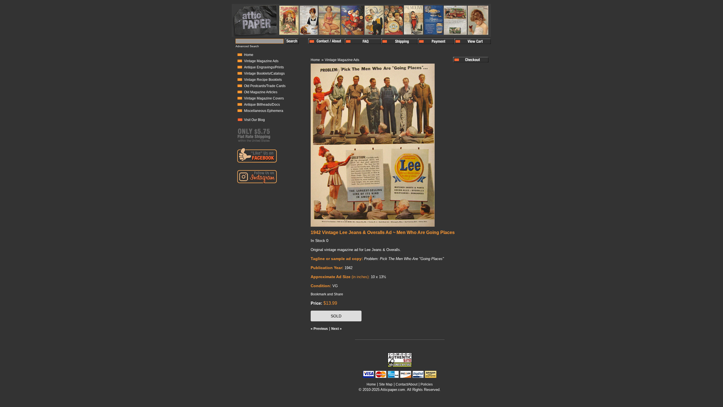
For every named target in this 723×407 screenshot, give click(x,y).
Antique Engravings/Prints (264, 67)
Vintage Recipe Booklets (263, 80)
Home (248, 55)
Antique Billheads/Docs (262, 105)
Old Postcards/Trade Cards (265, 86)
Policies (427, 384)
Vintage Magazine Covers (264, 98)
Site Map (386, 384)
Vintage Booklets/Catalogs (264, 73)
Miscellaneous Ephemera (263, 111)
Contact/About (406, 384)
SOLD (336, 316)
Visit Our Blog (254, 120)
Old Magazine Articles (260, 92)
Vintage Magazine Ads (261, 61)
